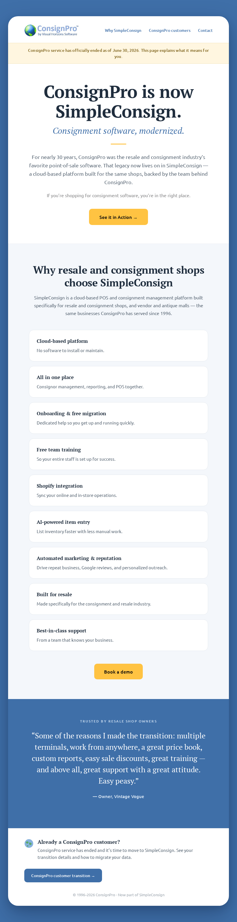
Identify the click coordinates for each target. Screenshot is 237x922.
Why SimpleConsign (123, 30)
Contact (205, 30)
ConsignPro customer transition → (63, 875)
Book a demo (118, 671)
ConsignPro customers (169, 30)
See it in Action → (118, 217)
